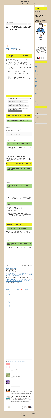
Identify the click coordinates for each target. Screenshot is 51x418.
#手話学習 (17, 275)
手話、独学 (16, 361)
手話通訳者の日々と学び (25, 1)
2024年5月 (36, 97)
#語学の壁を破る (16, 274)
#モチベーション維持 (11, 275)
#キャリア (9, 294)
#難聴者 (9, 306)
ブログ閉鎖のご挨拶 (37, 11)
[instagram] (40, 58)
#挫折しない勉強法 (26, 274)
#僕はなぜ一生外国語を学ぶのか (10, 273)
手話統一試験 (23, 361)
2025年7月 (36, 78)
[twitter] (38, 58)
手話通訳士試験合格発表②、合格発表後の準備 (17, 366)
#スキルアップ (10, 299)
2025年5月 (36, 81)
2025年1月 (36, 86)
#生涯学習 (12, 274)
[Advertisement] (19, 13)
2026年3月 (36, 67)
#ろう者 (9, 303)
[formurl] (41, 58)
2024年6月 (36, 96)
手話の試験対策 (20, 361)
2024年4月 (36, 98)
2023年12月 (36, 104)
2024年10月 (36, 90)
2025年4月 (36, 82)
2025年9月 (36, 75)
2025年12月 (36, 71)
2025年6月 (36, 79)
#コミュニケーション (10, 292)
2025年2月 (36, 85)
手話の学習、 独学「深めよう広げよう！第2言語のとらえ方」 (20, 373)
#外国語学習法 (23, 273)
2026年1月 (36, 70)
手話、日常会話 (13, 361)
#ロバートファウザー (18, 273)
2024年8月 (36, 93)
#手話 (15, 275)
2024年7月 (36, 94)
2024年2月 (36, 101)
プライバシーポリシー (35, 3)
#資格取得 (9, 301)
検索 (45, 6)
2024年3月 (36, 100)
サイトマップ (22, 3)
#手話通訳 (9, 305)
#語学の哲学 (9, 274)
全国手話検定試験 (9, 361)
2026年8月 (36, 64)
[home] (43, 58)
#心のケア (9, 302)
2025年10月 (36, 74)
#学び (8, 295)
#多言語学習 (26, 273)
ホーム (17, 413)
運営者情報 (16, 3)
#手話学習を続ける (20, 274)
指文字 (36, 122)
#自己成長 (9, 298)
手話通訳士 (27, 361)
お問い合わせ (28, 3)
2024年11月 (36, 89)
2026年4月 (36, 66)
